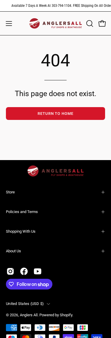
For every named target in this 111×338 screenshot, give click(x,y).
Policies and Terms (22, 211)
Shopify (66, 315)
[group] (55, 5)
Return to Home (55, 113)
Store (10, 192)
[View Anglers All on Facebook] (24, 271)
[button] (89, 23)
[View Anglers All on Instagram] (10, 271)
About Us (13, 251)
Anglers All (29, 315)
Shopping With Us (21, 231)
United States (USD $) (25, 303)
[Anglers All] (55, 23)
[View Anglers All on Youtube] (37, 271)
